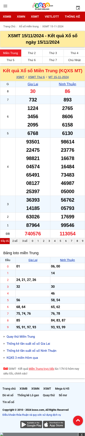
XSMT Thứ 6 (36, 77)
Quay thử (49, 395)
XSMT (35, 16)
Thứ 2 (32, 53)
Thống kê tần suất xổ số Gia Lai (28, 344)
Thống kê (72, 16)
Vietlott (52, 16)
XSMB (7, 16)
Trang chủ (9, 388)
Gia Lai (33, 84)
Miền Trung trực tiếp (41, 368)
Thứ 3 (53, 53)
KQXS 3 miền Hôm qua (22, 358)
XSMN (21, 16)
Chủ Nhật (74, 60)
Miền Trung (10, 53)
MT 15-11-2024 (58, 77)
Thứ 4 (74, 53)
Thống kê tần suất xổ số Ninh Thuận (31, 351)
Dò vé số (7, 395)
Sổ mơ (63, 395)
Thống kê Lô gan (28, 395)
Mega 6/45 (62, 388)
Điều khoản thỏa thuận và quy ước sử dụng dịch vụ (31, 414)
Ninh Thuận (67, 84)
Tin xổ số (8, 402)
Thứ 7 (53, 60)
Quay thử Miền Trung (21, 336)
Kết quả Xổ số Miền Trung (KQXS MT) (42, 70)
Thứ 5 (10, 60)
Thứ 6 (32, 60)
